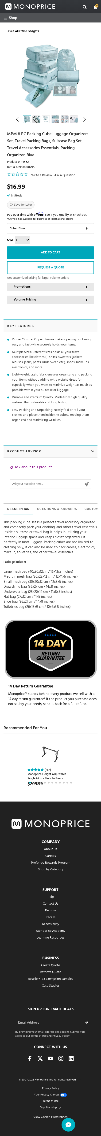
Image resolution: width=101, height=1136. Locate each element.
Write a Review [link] (41, 175)
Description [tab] (18, 509)
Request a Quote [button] (50, 267)
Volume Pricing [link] (25, 299)
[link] (10, 18)
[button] (95, 7)
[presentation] (18, 509)
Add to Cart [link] (50, 252)
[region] (50, 476)
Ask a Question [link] (64, 175)
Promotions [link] (22, 287)
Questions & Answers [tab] (57, 509)
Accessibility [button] (50, 924)
